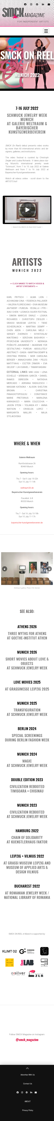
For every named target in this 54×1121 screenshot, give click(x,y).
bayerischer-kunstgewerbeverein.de (27, 522)
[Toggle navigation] (46, 31)
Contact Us (27, 1083)
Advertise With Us (28, 1074)
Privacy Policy (27, 1110)
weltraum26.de (27, 488)
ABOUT (28, 1101)
